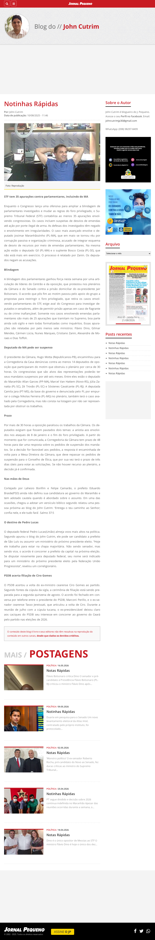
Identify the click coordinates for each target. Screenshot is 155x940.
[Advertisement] (77, 70)
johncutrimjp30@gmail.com (121, 120)
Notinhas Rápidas (119, 348)
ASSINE (62, 932)
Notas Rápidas (117, 343)
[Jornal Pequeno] (80, 3)
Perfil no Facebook (131, 116)
